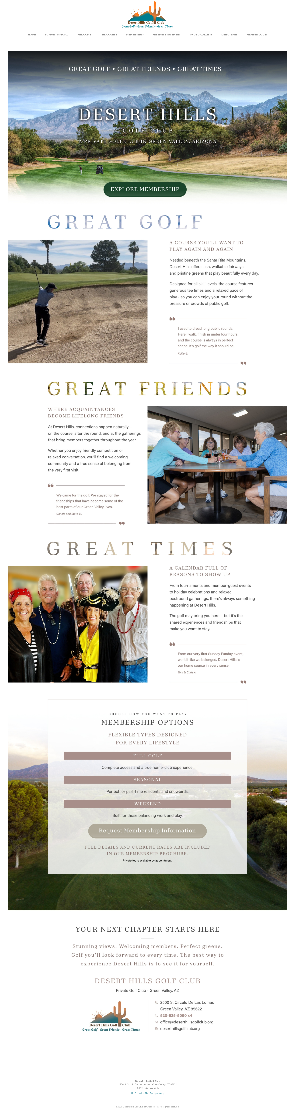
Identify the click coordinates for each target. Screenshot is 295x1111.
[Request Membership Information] (147, 1046)
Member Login (257, 34)
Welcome (84, 34)
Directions (229, 34)
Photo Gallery (201, 34)
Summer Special (56, 34)
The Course (108, 34)
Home (32, 34)
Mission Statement (167, 34)
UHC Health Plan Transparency (147, 1093)
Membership (135, 34)
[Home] (147, 30)
